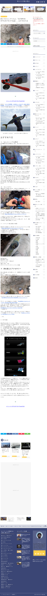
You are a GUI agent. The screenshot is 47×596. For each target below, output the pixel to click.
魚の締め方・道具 (40, 259)
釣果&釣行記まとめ (40, 196)
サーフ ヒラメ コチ (39, 150)
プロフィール (39, 60)
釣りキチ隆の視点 (23, 1)
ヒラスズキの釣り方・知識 (40, 105)
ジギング (39, 66)
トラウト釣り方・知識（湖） (40, 169)
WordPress (10, 535)
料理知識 (40, 266)
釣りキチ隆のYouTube (38, 18)
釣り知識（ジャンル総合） (39, 223)
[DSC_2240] (15, 92)
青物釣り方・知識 (40, 83)
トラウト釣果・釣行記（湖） (40, 174)
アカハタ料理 (4, 538)
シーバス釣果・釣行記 (40, 99)
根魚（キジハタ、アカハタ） (39, 115)
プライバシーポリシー (6, 594)
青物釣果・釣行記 (40, 87)
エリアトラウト (39, 154)
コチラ (44, 559)
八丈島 (40, 239)
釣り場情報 (39, 235)
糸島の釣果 (4, 581)
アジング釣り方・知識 (40, 130)
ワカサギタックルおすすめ (40, 180)
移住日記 (10, 579)
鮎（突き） (40, 201)
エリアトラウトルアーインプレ (7, 543)
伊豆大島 (40, 237)
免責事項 (13, 594)
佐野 (40, 249)
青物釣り (39, 81)
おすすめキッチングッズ (40, 263)
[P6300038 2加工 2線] (15, 132)
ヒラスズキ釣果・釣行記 (40, 110)
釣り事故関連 (40, 232)
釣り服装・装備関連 (40, 214)
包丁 (3, 566)
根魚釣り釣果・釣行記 (40, 124)
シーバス (39, 90)
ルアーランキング (5, 558)
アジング (39, 127)
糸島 (40, 246)
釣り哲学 (40, 228)
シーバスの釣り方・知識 (40, 93)
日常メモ (4, 571)
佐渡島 (40, 248)
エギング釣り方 (40, 141)
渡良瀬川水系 (4, 579)
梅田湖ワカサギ (5, 576)
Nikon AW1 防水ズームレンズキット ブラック (15, 214)
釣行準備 (40, 219)
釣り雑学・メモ (40, 229)
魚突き (39, 199)
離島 (40, 240)
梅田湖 (40, 254)
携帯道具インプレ (10, 566)
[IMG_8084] (15, 377)
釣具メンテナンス (40, 208)
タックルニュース (40, 209)
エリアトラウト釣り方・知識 (40, 157)
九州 (40, 251)
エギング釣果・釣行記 (40, 146)
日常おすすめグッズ (5, 569)
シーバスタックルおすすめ (40, 96)
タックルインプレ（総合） (40, 212)
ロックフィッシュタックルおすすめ (40, 121)
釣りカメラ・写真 (4, 16)
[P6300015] (15, 257)
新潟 (40, 252)
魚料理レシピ (40, 260)
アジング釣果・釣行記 (40, 135)
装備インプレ (4, 584)
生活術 (39, 269)
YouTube (39, 63)
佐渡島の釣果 (4, 563)
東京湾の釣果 (10, 571)
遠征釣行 (11, 584)
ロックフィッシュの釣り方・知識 (40, 118)
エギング (39, 138)
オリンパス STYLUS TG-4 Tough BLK (15, 101)
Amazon (3, 535)
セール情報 (11, 550)
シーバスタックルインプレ (6, 548)
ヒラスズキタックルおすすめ (40, 108)
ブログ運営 (39, 274)
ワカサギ (39, 177)
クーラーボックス (5, 545)
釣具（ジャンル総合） (39, 205)
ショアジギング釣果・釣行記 (40, 78)
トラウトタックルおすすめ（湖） (40, 171)
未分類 (39, 277)
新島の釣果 (4, 568)
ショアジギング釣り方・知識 (40, 72)
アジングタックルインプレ (6, 540)
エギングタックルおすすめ (40, 143)
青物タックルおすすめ (40, 85)
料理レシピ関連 (39, 257)
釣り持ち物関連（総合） (40, 216)
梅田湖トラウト (5, 574)
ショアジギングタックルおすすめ (40, 75)
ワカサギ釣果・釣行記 (40, 183)
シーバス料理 (4, 550)
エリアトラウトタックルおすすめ (40, 160)
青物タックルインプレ (6, 587)
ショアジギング (39, 69)
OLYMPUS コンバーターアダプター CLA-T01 (11, 307)
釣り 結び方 (40, 226)
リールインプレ (4, 556)
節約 (40, 271)
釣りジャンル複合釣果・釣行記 (40, 194)
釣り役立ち (40, 231)
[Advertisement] (15, 61)
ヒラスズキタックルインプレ (6, 553)
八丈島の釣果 (11, 563)
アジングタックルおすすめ (40, 133)
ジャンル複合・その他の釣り (39, 190)
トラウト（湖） (39, 165)
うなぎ (39, 186)
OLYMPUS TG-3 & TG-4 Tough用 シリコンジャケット (14, 297)
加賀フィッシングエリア (40, 244)
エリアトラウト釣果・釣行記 (40, 162)
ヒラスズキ (39, 102)
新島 (40, 242)
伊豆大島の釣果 (4, 561)
